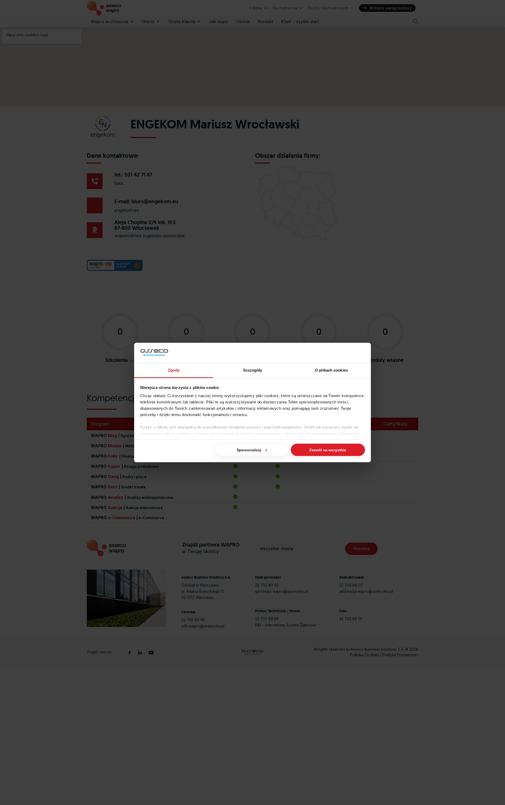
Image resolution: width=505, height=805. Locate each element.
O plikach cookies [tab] (331, 370)
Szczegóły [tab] (252, 370)
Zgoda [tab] (174, 370)
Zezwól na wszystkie (327, 450)
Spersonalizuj (249, 450)
